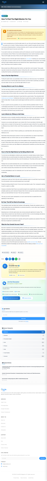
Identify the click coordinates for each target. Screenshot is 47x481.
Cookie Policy (30, 477)
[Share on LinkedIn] (13, 259)
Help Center (3, 438)
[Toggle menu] (43, 2)
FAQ (2, 441)
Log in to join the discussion (12, 298)
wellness (14, 252)
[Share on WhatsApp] (16, 259)
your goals (28, 58)
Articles (5, 6)
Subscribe (23, 318)
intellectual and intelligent (7, 98)
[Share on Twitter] (9, 259)
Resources (3, 423)
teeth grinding (6, 252)
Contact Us (3, 426)
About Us (3, 420)
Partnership (3, 430)
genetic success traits (32, 242)
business (21, 252)
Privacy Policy (4, 444)
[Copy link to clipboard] (19, 259)
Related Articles (27, 298)
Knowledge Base (4, 405)
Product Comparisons (5, 412)
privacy (26, 321)
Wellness (9, 6)
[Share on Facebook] (6, 259)
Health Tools (3, 402)
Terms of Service (4, 447)
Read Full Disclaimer (12, 38)
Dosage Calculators (5, 408)
